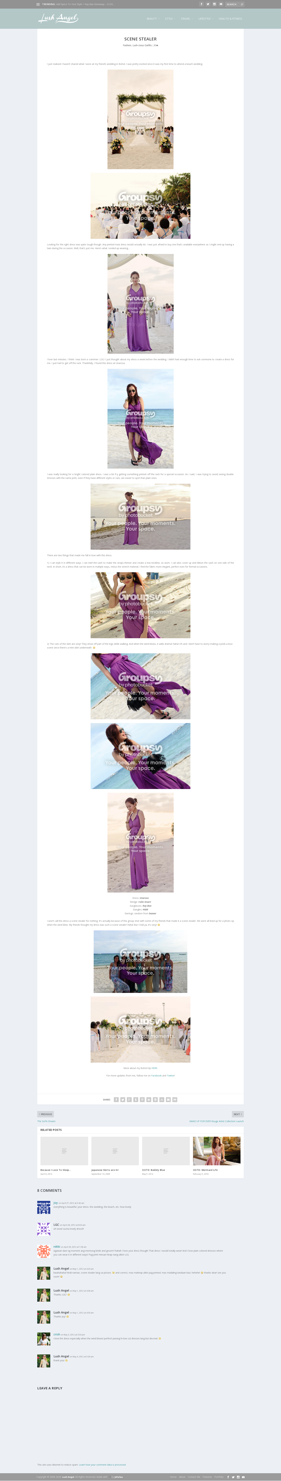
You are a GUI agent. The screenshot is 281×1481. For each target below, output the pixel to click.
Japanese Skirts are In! (105, 1169)
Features (207, 1476)
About (182, 1476)
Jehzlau (119, 1476)
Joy (56, 1203)
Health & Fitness (230, 18)
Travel (185, 18)
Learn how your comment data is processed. (102, 1464)
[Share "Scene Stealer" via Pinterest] (142, 1099)
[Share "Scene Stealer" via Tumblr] (136, 1099)
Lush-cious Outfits (142, 45)
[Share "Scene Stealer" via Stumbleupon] (162, 1099)
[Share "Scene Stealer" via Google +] (129, 1099)
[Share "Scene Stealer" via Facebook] (116, 1099)
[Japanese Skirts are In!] (115, 1151)
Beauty (152, 18)
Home (173, 1476)
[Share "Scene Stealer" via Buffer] (155, 1099)
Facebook (156, 1075)
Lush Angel (68, 1476)
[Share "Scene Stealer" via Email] (168, 1099)
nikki (57, 1246)
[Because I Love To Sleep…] (64, 1151)
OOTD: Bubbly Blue (153, 1169)
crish (57, 1334)
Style (169, 18)
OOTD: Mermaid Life (205, 1169)
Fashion (127, 45)
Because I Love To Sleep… (55, 1169)
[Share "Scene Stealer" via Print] (175, 1099)
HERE (154, 1068)
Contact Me (194, 1476)
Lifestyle (205, 18)
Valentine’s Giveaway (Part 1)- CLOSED (76, 4)
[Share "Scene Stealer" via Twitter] (123, 1099)
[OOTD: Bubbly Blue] (166, 1151)
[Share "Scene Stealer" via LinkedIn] (149, 1099)
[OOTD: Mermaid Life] (217, 1151)
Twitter (170, 1075)
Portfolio (219, 1476)
